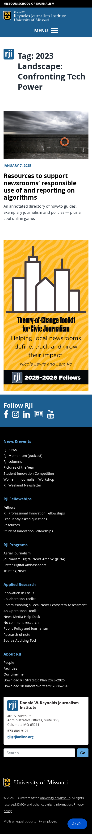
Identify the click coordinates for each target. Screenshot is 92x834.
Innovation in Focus (19, 593)
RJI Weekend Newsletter (22, 485)
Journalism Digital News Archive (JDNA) (34, 559)
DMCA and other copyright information (44, 804)
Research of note (17, 634)
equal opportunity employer (36, 821)
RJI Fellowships (18, 499)
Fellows (9, 507)
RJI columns (13, 461)
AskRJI (77, 823)
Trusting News (15, 571)
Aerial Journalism (17, 553)
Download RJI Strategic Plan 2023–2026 (34, 680)
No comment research (21, 622)
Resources (12, 525)
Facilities (10, 668)
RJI (40, 14)
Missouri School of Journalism (29, 4)
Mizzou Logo (7, 15)
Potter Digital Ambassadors (25, 565)
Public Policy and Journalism (26, 628)
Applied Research (20, 584)
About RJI (12, 654)
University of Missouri (31, 20)
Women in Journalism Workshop (29, 479)
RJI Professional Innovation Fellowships (34, 513)
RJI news (10, 449)
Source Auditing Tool (20, 640)
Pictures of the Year (19, 467)
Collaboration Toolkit (20, 599)
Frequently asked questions (25, 519)
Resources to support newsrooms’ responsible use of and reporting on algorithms (40, 187)
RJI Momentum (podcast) (23, 455)
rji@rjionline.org (20, 737)
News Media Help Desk (22, 616)
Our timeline (14, 674)
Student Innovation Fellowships (28, 531)
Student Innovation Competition (29, 473)
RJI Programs (16, 544)
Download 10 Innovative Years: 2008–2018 (36, 686)
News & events (17, 441)
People (9, 662)
